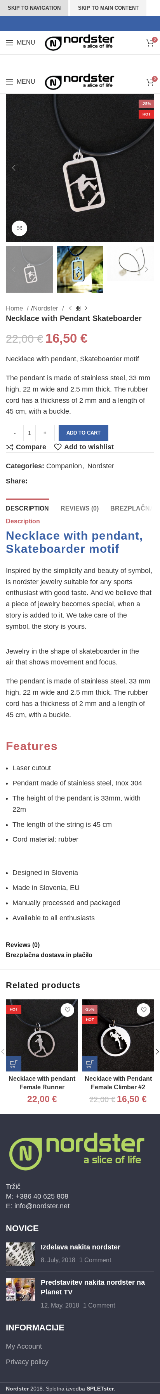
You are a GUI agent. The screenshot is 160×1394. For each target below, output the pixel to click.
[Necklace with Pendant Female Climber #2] (118, 1035)
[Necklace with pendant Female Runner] (42, 1035)
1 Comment (95, 1259)
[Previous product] (70, 308)
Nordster (46, 308)
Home (15, 308)
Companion (64, 466)
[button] (13, 168)
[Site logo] (80, 42)
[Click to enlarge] (19, 228)
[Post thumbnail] (20, 1254)
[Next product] (86, 308)
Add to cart (83, 433)
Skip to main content (108, 8)
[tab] (27, 507)
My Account (24, 1346)
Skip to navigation (34, 8)
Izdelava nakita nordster (80, 1247)
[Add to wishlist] (67, 1010)
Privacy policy (27, 1362)
